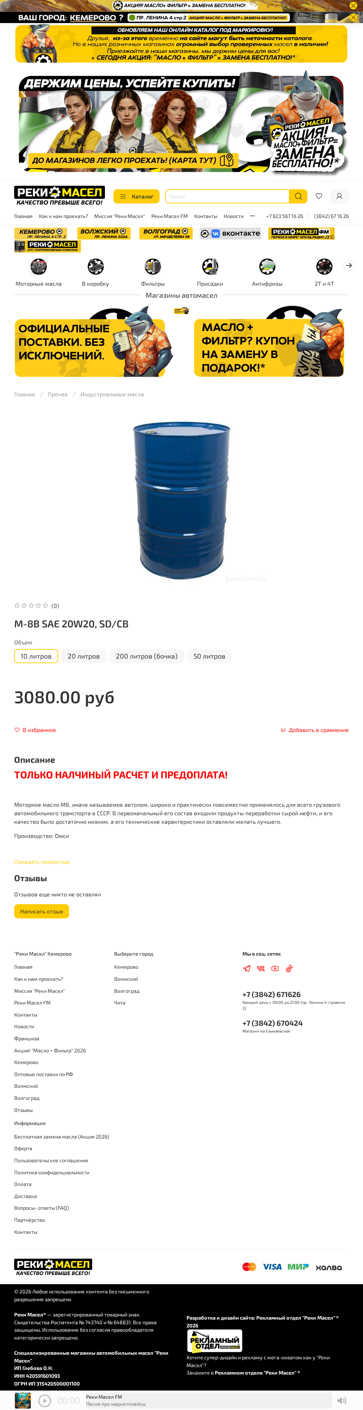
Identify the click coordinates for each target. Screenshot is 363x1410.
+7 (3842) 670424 (272, 1022)
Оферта (23, 1148)
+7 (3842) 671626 (271, 994)
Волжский (26, 1086)
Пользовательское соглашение (51, 1160)
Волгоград (26, 1098)
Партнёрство (29, 1220)
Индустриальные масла (112, 394)
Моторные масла (39, 283)
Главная (23, 216)
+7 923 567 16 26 (284, 216)
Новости (234, 216)
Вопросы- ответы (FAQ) (41, 1208)
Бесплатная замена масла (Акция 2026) (61, 1137)
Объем (23, 642)
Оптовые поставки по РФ (43, 1074)
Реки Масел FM (169, 216)
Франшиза (26, 1038)
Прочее (58, 394)
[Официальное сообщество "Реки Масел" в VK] (230, 232)
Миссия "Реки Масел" (119, 216)
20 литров (84, 656)
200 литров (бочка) (147, 656)
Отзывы (23, 1110)
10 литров (36, 656)
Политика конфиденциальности (51, 1172)
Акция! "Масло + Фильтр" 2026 (50, 1050)
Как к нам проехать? (63, 216)
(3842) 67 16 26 (331, 216)
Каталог (142, 196)
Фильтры (153, 283)
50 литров (209, 656)
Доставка (25, 1196)
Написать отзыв (41, 911)
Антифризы (267, 283)
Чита (119, 1003)
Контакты (205, 216)
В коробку (95, 283)
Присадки (210, 283)
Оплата (23, 1184)
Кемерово (26, 1062)
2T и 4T (324, 283)
